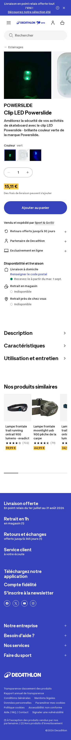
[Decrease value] (8, 172)
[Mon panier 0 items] (62, 22)
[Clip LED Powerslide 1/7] (27, 75)
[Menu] (8, 22)
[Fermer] (64, 8)
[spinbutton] (18, 172)
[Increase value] (27, 172)
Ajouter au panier (35, 208)
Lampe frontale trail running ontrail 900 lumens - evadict (17, 432)
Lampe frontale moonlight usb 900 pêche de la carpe (45, 432)
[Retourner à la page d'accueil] (31, 22)
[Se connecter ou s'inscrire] (53, 22)
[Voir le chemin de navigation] (5, 47)
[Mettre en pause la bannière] (57, 8)
